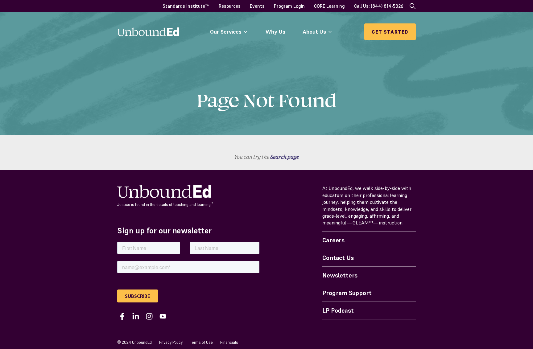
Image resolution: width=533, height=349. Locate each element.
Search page (284, 156)
